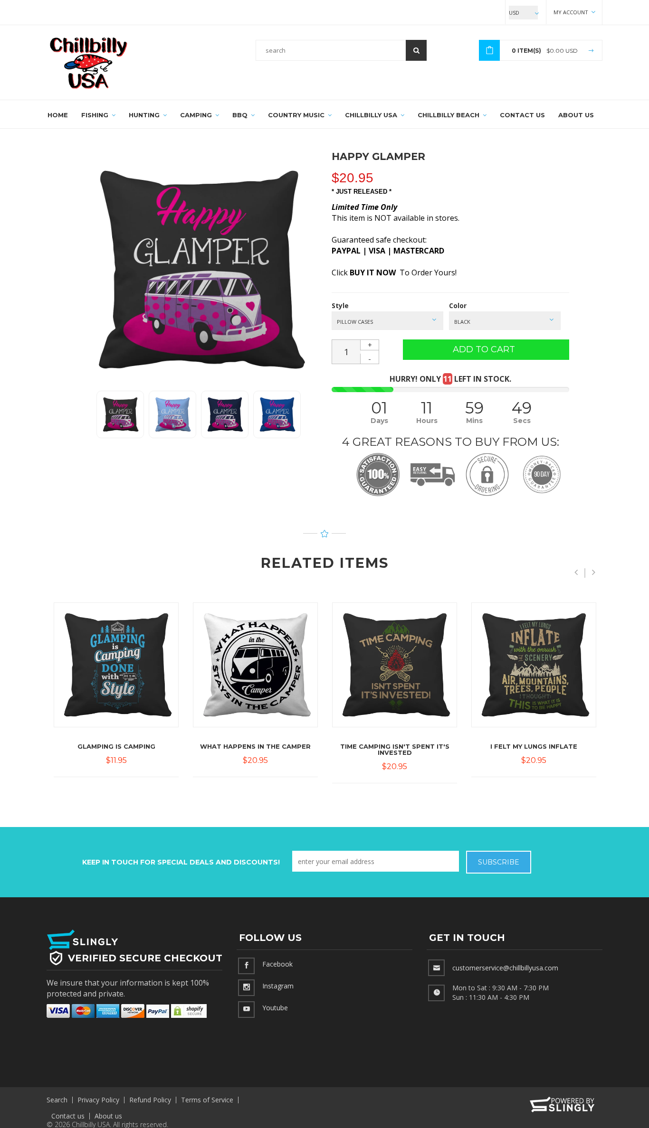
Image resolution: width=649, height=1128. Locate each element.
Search (57, 1099)
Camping (197, 115)
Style (340, 305)
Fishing (95, 115)
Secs (522, 420)
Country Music (297, 115)
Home (58, 115)
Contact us (68, 1115)
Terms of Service (207, 1099)
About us (108, 1115)
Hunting (145, 115)
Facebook (277, 963)
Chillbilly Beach (449, 115)
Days (379, 420)
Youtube (275, 1007)
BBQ (240, 115)
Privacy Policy (98, 1099)
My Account (572, 12)
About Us (576, 115)
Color (458, 305)
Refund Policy (150, 1099)
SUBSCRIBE (498, 862)
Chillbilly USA (372, 115)
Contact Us (522, 115)
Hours (427, 420)
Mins (474, 420)
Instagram (278, 985)
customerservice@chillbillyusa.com (505, 967)
